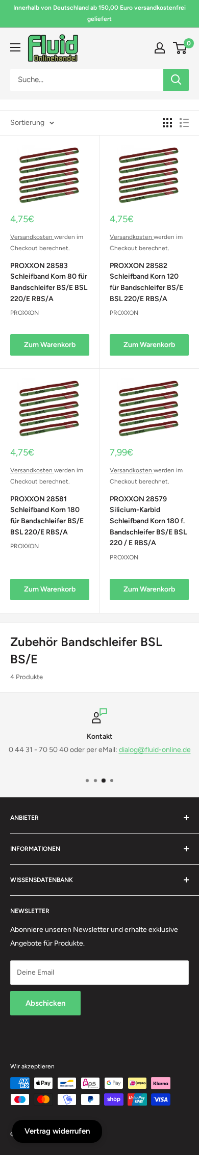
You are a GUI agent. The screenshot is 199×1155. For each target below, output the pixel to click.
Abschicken (45, 1003)
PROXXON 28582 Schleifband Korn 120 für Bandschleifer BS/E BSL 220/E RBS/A (146, 282)
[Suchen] (176, 80)
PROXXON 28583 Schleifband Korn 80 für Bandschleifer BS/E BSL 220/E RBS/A (48, 282)
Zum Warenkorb (50, 344)
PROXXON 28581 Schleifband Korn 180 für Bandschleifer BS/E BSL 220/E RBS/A (47, 515)
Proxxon (24, 312)
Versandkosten (32, 236)
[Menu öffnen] (15, 47)
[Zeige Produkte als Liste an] (184, 122)
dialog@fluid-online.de (155, 750)
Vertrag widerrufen (57, 1131)
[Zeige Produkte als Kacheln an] (167, 122)
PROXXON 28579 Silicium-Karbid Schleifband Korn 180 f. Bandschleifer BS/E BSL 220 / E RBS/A (148, 521)
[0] (180, 48)
